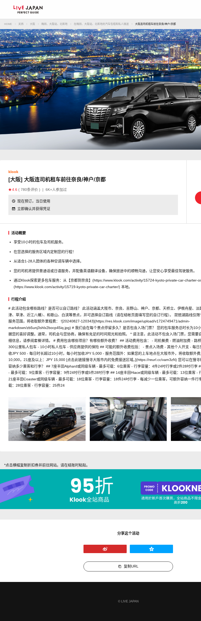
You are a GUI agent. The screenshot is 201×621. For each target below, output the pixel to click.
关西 (21, 24)
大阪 (32, 24)
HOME (8, 24)
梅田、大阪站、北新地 (54, 24)
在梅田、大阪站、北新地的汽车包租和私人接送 (101, 24)
